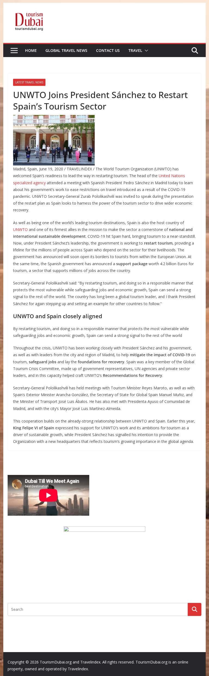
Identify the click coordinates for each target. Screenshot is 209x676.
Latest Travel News (29, 82)
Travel (135, 50)
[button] (145, 50)
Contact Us (108, 50)
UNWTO (20, 229)
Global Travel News (66, 50)
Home (31, 50)
